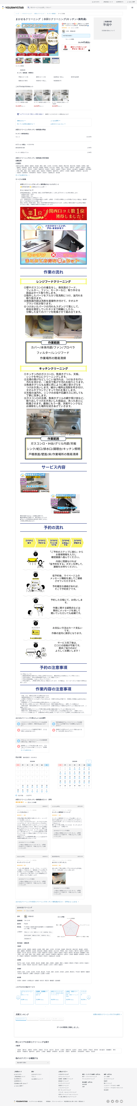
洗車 (83, 1086)
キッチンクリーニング (64, 1083)
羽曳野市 (25, 1051)
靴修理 (105, 1081)
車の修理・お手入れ (87, 1082)
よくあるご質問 (131, 2)
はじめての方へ (96, 2)
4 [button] (50, 1006)
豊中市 (24, 1050)
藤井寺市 (31, 1051)
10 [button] (61, 1006)
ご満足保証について (108, 2)
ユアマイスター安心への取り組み (31, 114)
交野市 (38, 1051)
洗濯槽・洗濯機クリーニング (65, 1078)
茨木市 (57, 1050)
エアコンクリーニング (64, 1076)
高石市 (93, 1051)
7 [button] (56, 1006)
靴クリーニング (108, 1083)
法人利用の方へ (18, 1078)
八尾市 (62, 1050)
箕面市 (85, 1050)
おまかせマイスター (37, 1074)
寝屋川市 (68, 1050)
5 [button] (52, 1006)
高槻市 (41, 1050)
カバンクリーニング (109, 1078)
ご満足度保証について (19, 1076)
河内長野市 (81, 1051)
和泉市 (88, 1051)
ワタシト (34, 1076)
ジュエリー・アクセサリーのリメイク (113, 1087)
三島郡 (43, 1051)
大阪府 (18, 1045)
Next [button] (89, 997)
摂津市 (96, 1050)
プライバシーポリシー (57, 1101)
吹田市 (35, 1050)
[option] (24, 98)
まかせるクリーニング (28, 19)
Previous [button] (18, 997)
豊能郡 (49, 1051)
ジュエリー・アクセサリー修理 (112, 1085)
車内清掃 (84, 1084)
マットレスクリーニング (88, 1078)
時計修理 (106, 1090)
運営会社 (81, 1101)
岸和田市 (54, 1051)
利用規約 (48, 1101)
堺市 (114, 1050)
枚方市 (51, 1050)
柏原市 (19, 1051)
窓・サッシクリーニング (64, 1090)
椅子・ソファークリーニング (89, 1076)
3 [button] (48, 1006)
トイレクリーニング (63, 1087)
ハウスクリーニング (63, 1074)
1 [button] (45, 1006)
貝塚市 (68, 1051)
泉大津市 (61, 1051)
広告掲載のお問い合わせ (20, 1083)
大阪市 (19, 1050)
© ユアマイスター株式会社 (35, 1101)
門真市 (91, 1050)
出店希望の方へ (120, 2)
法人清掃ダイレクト (37, 1079)
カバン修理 (107, 1076)
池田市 (30, 1050)
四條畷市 (108, 1050)
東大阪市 (102, 1050)
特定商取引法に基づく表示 (70, 1101)
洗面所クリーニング (63, 1085)
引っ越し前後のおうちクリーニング (67, 1096)
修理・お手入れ (108, 1074)
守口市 (46, 1050)
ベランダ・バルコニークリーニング (67, 1092)
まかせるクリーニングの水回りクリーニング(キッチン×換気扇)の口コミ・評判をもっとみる (46, 901)
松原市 (74, 1050)
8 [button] (58, 1006)
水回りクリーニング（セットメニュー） (68, 1094)
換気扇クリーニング (63, 1081)
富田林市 (73, 1051)
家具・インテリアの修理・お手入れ (91, 1074)
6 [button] (54, 1006)
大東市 (80, 1050)
